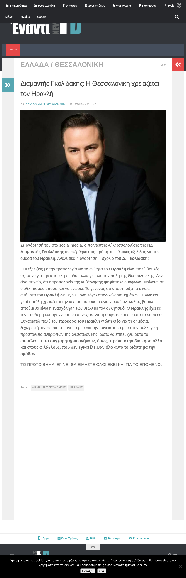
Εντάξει (87, 571)
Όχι (101, 571)
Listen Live (13, 50)
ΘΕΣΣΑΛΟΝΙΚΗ (79, 64)
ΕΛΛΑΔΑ (34, 64)
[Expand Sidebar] (8, 85)
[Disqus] (93, 457)
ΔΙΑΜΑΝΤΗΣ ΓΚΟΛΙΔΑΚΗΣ (49, 387)
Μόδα (8, 17)
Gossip (41, 17)
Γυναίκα (25, 17)
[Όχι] (180, 566)
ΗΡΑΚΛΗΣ (76, 387)
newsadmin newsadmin (45, 103)
